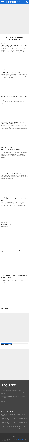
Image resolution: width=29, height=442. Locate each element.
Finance (20, 435)
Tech (7, 435)
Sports (26, 435)
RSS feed (3, 397)
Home (2, 435)
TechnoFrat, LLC (21, 439)
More (18, 436)
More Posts (14, 302)
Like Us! (13, 436)
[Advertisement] (14, 19)
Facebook (12, 396)
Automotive (13, 435)
